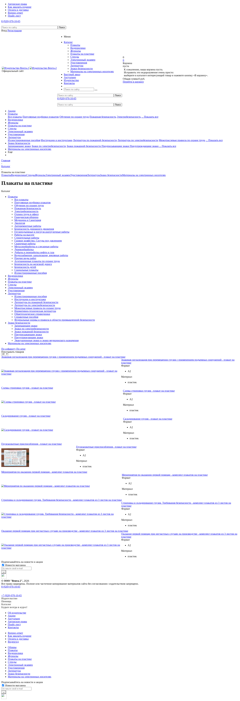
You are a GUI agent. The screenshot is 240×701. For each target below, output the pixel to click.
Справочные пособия (26, 317)
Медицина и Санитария (27, 220)
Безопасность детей (25, 267)
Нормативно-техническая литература (35, 311)
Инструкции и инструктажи (56, 140)
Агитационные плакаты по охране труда (37, 261)
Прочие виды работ (25, 258)
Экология (19, 223)
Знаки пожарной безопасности (84, 146)
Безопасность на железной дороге (33, 264)
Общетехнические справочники (32, 314)
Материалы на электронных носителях (92, 71)
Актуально (14, 618)
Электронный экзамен (82, 59)
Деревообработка (24, 249)
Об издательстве (17, 612)
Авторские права (17, 621)
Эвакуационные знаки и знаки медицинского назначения (46, 340)
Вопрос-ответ (15, 633)
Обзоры (12, 647)
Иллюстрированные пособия (24, 140)
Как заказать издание (19, 636)
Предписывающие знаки (116, 146)
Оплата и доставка (18, 638)
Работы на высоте (24, 234)
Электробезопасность (129, 116)
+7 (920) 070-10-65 (11, 595)
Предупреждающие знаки (144, 146)
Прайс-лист (14, 624)
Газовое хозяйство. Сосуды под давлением (38, 240)
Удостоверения (78, 62)
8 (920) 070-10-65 (10, 21)
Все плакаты (15, 116)
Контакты (13, 627)
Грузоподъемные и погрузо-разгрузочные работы (41, 231)
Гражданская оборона (26, 217)
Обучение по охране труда (74, 116)
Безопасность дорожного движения (34, 229)
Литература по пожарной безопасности (95, 140)
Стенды (74, 56)
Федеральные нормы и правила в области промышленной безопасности (54, 319)
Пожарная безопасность (102, 116)
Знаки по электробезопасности (49, 146)
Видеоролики (78, 48)
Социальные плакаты (26, 270)
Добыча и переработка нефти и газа (34, 252)
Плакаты (75, 45)
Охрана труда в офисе (26, 214)
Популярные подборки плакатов (41, 116)
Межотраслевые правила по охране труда (182, 140)
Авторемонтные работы (27, 226)
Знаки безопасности (81, 68)
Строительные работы (26, 237)
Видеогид (13, 641)
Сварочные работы (25, 243)
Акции (12, 111)
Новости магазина (15, 565)
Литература (76, 65)
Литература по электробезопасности (138, 140)
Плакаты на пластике (82, 53)
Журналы (75, 51)
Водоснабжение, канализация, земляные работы (41, 255)
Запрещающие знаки (19, 146)
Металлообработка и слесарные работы (36, 246)
